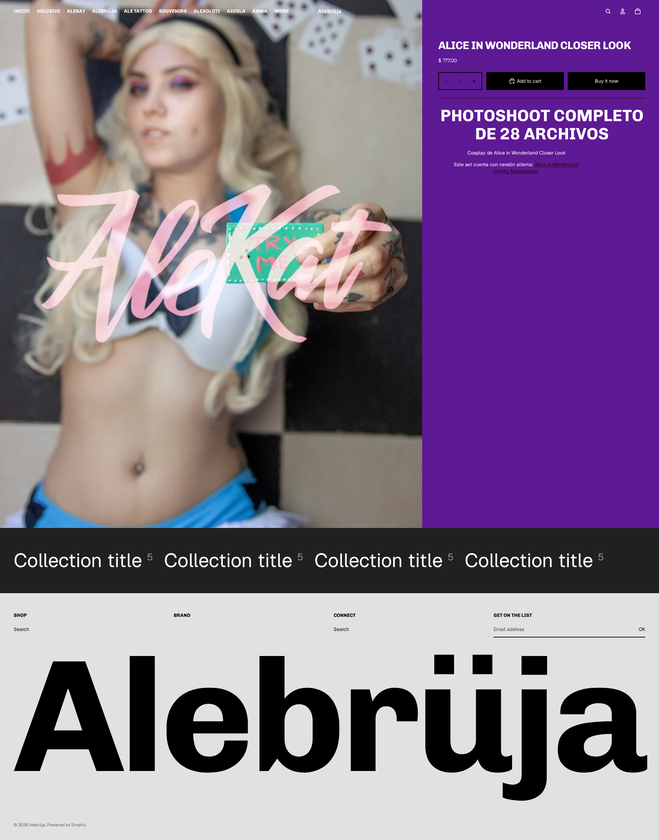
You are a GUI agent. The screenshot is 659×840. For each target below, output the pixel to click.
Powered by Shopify (66, 825)
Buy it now (606, 81)
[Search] (608, 11)
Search (21, 629)
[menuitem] (281, 11)
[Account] (622, 11)
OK (642, 629)
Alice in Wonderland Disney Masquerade (536, 167)
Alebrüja (37, 825)
